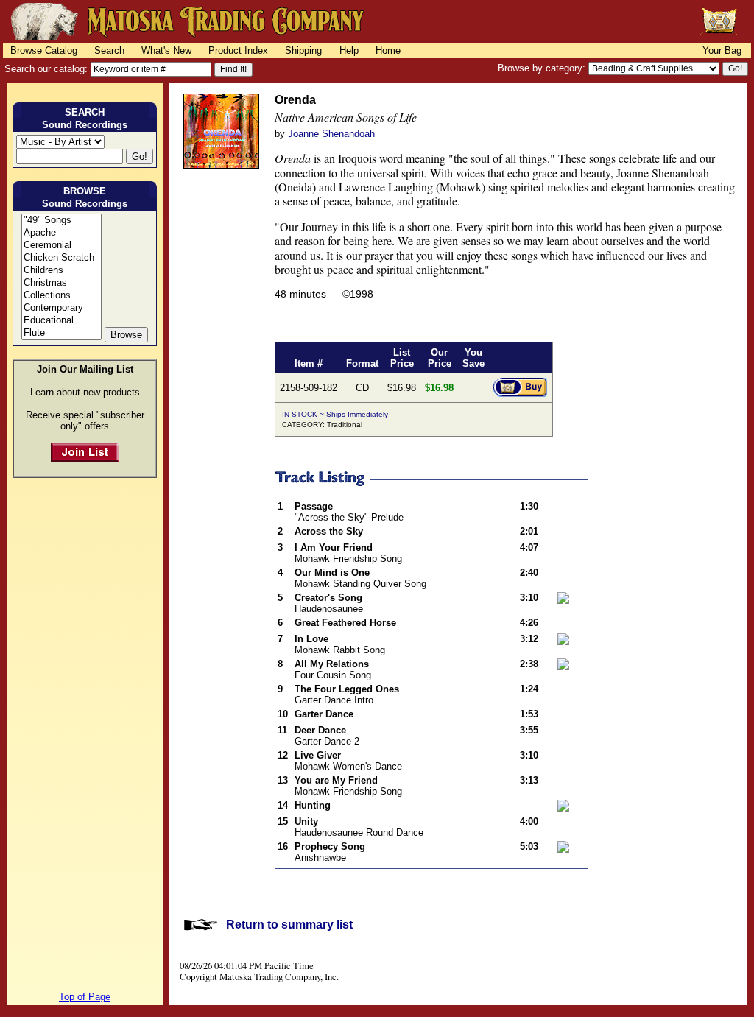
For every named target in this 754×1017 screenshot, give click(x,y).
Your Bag (721, 50)
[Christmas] (61, 283)
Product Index (238, 50)
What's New (166, 50)
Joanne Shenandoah (331, 133)
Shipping (303, 50)
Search (109, 50)
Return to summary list (289, 924)
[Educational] (61, 320)
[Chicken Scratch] (61, 258)
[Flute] (61, 333)
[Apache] (61, 233)
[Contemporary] (61, 308)
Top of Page (84, 996)
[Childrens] (61, 270)
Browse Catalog (43, 50)
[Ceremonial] (61, 245)
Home (388, 50)
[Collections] (61, 295)
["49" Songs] (61, 220)
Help (349, 50)
